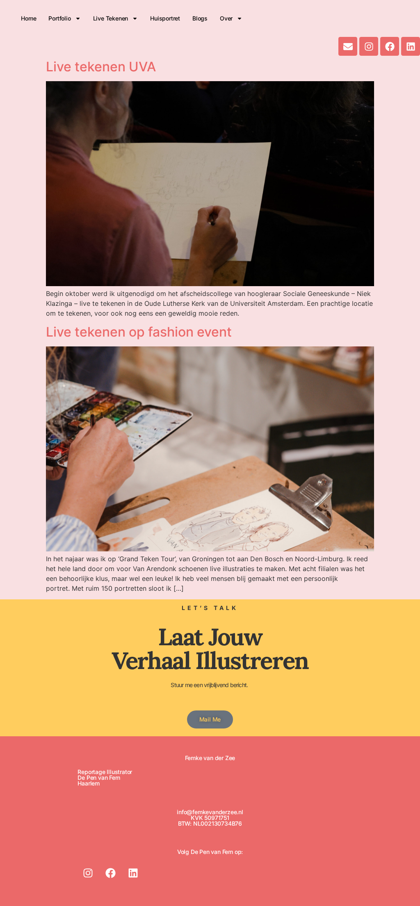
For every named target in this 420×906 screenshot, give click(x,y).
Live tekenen (110, 18)
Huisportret (165, 18)
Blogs (200, 18)
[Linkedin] (410, 46)
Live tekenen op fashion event (139, 332)
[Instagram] (368, 46)
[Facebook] (389, 46)
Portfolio (59, 18)
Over (226, 18)
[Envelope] (347, 46)
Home (28, 18)
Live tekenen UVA (101, 67)
